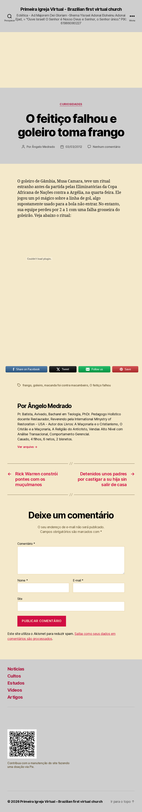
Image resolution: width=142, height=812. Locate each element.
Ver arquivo (27, 447)
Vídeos (14, 690)
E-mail (78, 580)
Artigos (15, 697)
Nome (22, 580)
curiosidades (71, 104)
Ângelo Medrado (43, 147)
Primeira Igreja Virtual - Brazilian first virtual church (70, 9)
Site (19, 599)
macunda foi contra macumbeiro (66, 385)
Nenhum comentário (106, 147)
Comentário (26, 543)
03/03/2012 (73, 147)
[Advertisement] (71, 60)
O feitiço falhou (100, 385)
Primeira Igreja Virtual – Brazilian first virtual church (61, 801)
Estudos (15, 683)
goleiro (38, 385)
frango (27, 385)
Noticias (15, 669)
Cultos (14, 676)
